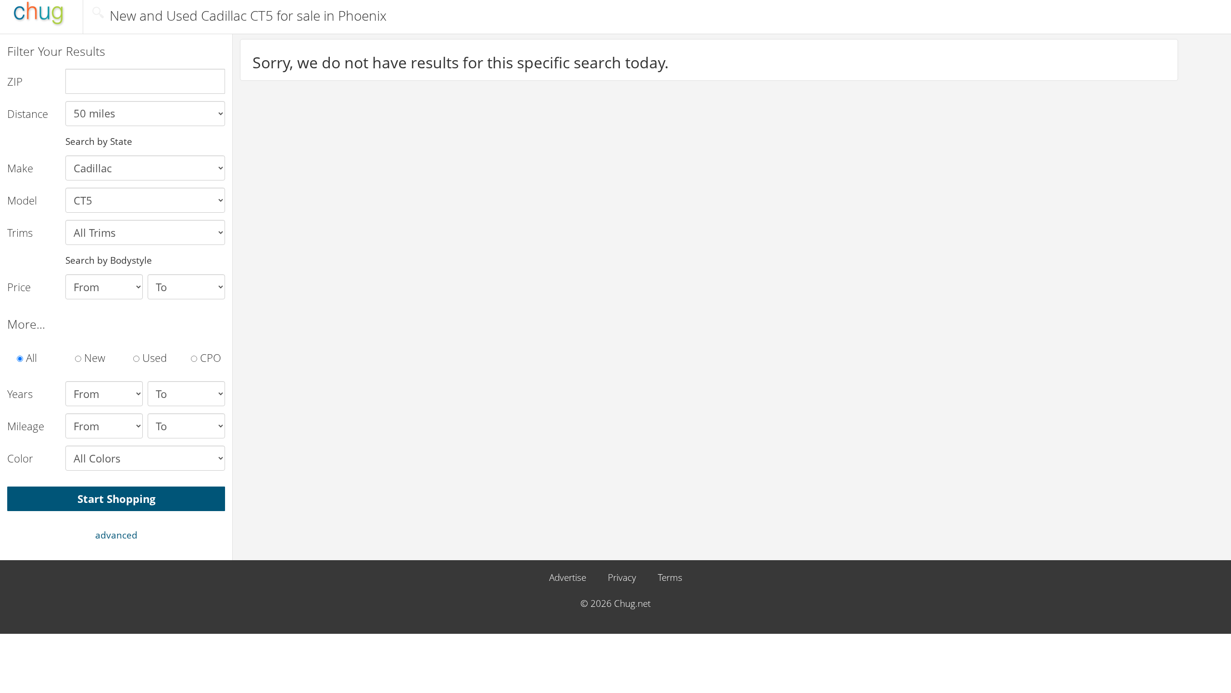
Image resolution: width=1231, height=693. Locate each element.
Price (19, 287)
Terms (670, 577)
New (93, 357)
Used (153, 357)
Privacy (622, 577)
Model (22, 200)
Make (20, 168)
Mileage (25, 426)
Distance (27, 113)
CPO (209, 357)
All (30, 357)
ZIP (15, 81)
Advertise (567, 577)
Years (20, 393)
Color (20, 458)
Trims (20, 232)
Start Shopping (116, 498)
